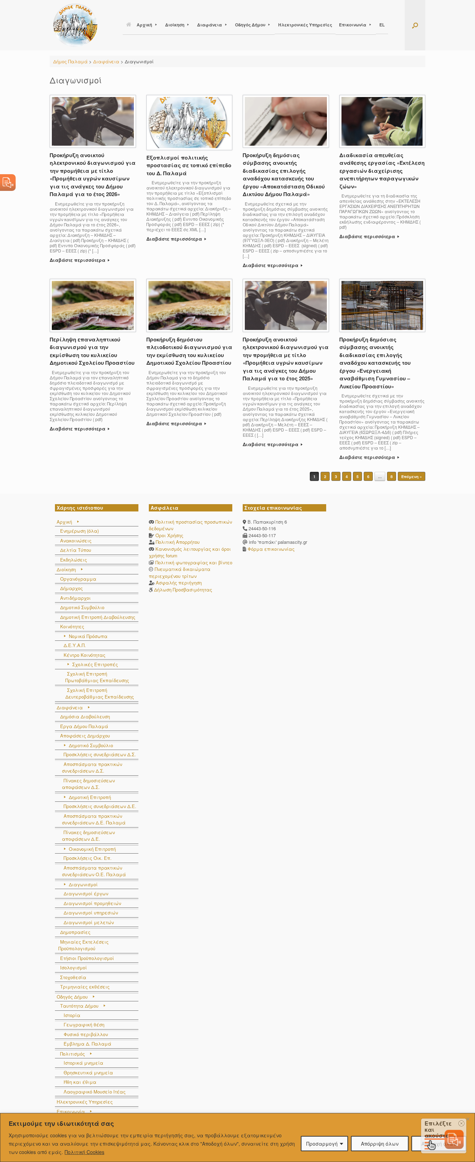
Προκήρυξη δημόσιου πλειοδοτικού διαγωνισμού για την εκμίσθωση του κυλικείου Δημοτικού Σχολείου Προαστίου (189, 351)
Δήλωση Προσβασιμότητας (183, 589)
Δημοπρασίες (75, 932)
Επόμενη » (411, 476)
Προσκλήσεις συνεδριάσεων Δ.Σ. (100, 754)
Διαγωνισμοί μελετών (89, 922)
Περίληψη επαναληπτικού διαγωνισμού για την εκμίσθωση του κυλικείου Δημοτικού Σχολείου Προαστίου (92, 351)
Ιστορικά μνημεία (83, 1062)
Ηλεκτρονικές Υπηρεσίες (305, 25)
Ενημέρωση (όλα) (79, 530)
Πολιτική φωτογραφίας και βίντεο (193, 562)
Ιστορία (72, 1015)
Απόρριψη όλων (379, 1143)
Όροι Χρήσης (169, 535)
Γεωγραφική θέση (84, 1024)
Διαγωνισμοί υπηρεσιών (91, 912)
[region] (237, 1137)
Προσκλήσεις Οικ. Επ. (88, 858)
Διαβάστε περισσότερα (78, 260)
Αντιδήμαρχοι (75, 598)
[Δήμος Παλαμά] (75, 25)
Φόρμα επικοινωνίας (270, 549)
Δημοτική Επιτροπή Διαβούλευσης (97, 617)
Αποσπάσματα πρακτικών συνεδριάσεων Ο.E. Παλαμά (94, 871)
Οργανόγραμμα (78, 578)
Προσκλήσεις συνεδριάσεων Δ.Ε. (100, 806)
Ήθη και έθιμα (80, 1082)
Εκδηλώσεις (73, 559)
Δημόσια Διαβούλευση (85, 716)
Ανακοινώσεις (75, 540)
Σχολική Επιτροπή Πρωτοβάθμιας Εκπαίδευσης (97, 677)
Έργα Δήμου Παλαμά (84, 726)
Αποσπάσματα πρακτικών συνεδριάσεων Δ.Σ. (92, 767)
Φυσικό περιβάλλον (86, 1034)
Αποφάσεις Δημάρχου (85, 735)
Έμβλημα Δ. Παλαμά (87, 1043)
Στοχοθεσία (73, 977)
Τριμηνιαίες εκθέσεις (85, 986)
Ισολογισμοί (73, 967)
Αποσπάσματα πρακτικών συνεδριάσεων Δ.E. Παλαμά (94, 819)
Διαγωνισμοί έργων (86, 893)
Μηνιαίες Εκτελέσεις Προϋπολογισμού (83, 945)
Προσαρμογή (322, 1143)
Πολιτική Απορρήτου (178, 542)
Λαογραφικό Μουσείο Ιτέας (95, 1091)
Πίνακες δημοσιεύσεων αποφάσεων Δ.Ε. (88, 835)
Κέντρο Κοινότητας (84, 655)
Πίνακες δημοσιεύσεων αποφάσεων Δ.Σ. (88, 784)
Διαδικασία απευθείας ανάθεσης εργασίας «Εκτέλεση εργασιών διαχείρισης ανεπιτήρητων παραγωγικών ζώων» (382, 170)
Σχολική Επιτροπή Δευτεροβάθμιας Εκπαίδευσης (99, 693)
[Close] (468, 1119)
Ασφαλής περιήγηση (179, 582)
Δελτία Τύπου (75, 550)
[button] (415, 25)
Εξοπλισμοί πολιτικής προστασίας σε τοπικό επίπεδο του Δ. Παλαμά (188, 165)
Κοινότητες (72, 626)
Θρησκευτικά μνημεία (88, 1072)
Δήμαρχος (71, 588)
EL (382, 25)
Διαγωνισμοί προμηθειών (92, 903)
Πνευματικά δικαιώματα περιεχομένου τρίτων (179, 572)
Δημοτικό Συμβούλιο (82, 607)
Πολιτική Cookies (84, 1151)
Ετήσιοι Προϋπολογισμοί (87, 958)
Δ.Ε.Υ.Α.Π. (75, 645)
